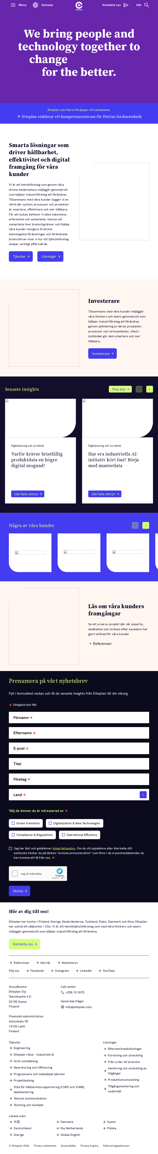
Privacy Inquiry (89, 1145)
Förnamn (21, 717)
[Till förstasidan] (79, 5)
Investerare (103, 354)
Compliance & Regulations (34, 835)
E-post (19, 748)
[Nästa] (149, 389)
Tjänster (19, 256)
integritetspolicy (64, 848)
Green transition (28, 823)
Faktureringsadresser (116, 1145)
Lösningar (48, 256)
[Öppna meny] (13, 5)
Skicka (18, 891)
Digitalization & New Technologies (76, 823)
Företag (19, 779)
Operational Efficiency (81, 835)
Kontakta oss (23, 944)
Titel (17, 763)
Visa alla (118, 389)
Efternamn (22, 733)
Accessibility (68, 1145)
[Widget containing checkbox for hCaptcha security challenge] (38, 873)
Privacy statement (45, 1145)
